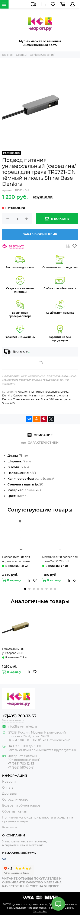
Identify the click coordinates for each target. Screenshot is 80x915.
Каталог (22, 391)
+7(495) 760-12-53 (19, 716)
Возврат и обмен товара (21, 805)
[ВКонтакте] (29, 419)
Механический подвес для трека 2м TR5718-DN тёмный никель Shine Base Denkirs (60, 559)
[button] (25, 589)
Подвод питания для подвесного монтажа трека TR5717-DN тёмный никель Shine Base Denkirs (19, 559)
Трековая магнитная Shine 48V (33, 399)
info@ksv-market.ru (22, 726)
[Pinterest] (44, 419)
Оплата (7, 787)
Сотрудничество (15, 799)
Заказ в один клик (40, 234)
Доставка (9, 793)
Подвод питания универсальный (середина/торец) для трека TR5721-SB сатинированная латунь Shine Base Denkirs (18, 651)
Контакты (9, 827)
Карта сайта (40, 911)
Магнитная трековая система (48, 391)
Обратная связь (14, 811)
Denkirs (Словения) (15, 395)
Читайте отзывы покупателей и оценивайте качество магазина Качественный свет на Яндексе (32, 882)
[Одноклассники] (36, 419)
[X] (51, 419)
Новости (9, 781)
